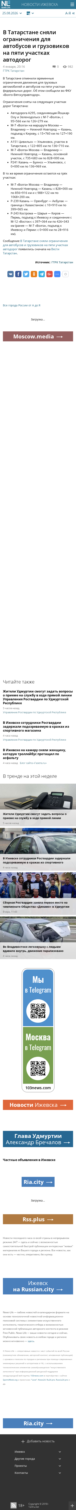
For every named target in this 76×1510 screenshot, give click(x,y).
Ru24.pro (51, 1379)
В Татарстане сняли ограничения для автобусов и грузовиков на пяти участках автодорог (35, 245)
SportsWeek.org (10, 1379)
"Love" (34, 1379)
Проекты (21, 1466)
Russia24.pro (62, 1379)
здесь (31, 1341)
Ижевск (20, 1451)
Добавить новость (41, 1441)
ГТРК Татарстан (13, 71)
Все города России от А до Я (21, 305)
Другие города (25, 1459)
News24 (42, 1379)
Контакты (21, 1473)
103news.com (36, 1375)
